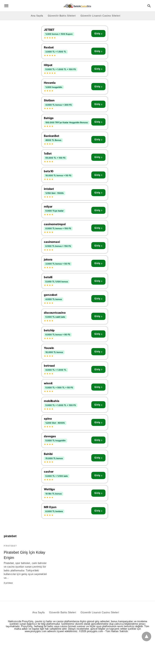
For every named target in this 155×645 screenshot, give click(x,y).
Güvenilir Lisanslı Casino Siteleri (100, 15)
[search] (149, 6)
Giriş (98, 34)
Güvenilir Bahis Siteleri (62, 15)
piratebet (10, 546)
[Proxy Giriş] (77, 6)
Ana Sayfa (37, 15)
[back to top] (146, 636)
